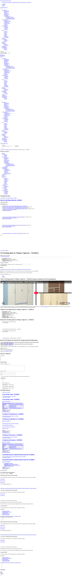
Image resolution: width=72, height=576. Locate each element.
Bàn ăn (3, 38)
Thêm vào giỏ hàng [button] (5, 451)
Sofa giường (6, 36)
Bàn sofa (5, 34)
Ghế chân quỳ (6, 22)
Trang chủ (2, 149)
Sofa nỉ (5, 83)
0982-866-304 (2, 482)
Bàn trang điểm (4, 96)
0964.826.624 (11, 343)
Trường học (4, 43)
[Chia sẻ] (2, 574)
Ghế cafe (5, 48)
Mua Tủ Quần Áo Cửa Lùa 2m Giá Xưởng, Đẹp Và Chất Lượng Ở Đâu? (13, 225)
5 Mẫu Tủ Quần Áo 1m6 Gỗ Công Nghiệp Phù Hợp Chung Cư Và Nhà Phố (14, 206)
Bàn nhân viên (6, 11)
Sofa (3, 30)
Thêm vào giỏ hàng (3, 265)
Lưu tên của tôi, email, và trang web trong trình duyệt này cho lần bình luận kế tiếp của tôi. (16, 376)
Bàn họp (5, 12)
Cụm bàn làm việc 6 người (10, 18)
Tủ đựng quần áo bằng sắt (44, 306)
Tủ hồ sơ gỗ (6, 27)
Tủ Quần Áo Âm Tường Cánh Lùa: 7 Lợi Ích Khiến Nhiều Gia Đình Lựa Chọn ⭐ (15, 208)
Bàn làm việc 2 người (9, 17)
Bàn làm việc (4, 10)
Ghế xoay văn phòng (7, 21)
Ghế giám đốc (6, 20)
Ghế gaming (6, 74)
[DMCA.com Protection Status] (15, 516)
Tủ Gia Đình (4, 39)
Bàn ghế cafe (4, 97)
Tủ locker (5, 28)
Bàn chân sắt (6, 13)
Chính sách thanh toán (5, 514)
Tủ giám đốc (6, 26)
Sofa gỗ (5, 35)
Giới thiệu (3, 4)
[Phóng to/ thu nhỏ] (0, 574)
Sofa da (5, 33)
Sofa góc (5, 31)
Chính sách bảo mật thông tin (6, 558)
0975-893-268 (2, 495)
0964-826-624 (2, 525)
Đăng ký (11, 473)
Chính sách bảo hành (5, 557)
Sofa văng (5, 32)
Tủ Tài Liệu (6, 29)
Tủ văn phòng (4, 75)
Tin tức (3, 5)
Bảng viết (5, 44)
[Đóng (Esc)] (3, 574)
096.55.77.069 (6, 343)
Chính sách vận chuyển (6, 513)
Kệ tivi (3, 42)
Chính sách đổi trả (5, 512)
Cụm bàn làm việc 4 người (10, 67)
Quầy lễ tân (6, 64)
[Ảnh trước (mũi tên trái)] (0, 575)
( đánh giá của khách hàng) (4, 256)
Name (1, 372)
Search (3, 145)
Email (1, 374)
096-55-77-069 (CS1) (12, 269)
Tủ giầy (5, 40)
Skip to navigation (3, 0)
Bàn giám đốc (6, 59)
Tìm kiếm (16, 146)
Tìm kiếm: (4, 146)
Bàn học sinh (6, 45)
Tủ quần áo (6, 93)
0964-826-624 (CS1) (4, 269)
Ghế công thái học (7, 23)
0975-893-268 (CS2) (27, 269)
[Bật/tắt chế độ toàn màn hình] (1, 574)
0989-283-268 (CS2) (20, 269)
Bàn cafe (5, 49)
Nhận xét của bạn (3, 371)
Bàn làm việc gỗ (6, 14)
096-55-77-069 (2, 480)
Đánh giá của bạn (3, 363)
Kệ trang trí (4, 46)
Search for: (2, 51)
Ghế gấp (5, 24)
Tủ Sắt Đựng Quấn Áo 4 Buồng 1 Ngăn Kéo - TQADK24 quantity (10, 264)
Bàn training (6, 15)
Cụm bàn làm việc (7, 16)
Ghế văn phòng (4, 19)
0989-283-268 (2, 493)
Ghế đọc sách (6, 37)
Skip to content (8, 0)
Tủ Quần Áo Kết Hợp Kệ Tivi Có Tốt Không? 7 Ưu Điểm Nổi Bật (12, 233)
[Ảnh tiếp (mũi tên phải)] (1, 575)
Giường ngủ (4, 41)
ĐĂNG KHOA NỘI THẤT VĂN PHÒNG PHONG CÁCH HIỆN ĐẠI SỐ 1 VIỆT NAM (16, 2)
